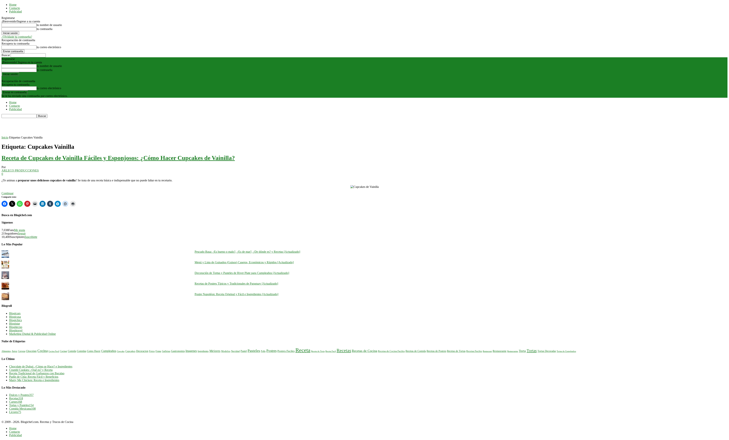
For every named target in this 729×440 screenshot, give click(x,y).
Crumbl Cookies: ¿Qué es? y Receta (31, 370)
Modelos (225, 351)
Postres (271, 351)
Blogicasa (15, 316)
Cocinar (63, 351)
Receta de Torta (318, 351)
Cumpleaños (108, 351)
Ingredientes (203, 351)
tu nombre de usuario (49, 25)
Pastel (244, 351)
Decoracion (142, 351)
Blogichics (15, 320)
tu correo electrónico (49, 47)
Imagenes (191, 351)
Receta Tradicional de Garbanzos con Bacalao (36, 373)
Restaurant (487, 351)
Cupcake (121, 351)
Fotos (152, 351)
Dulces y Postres (21, 395)
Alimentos (6, 351)
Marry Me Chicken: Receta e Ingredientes (34, 380)
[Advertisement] (71, 126)
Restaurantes (512, 351)
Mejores (214, 351)
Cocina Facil (53, 351)
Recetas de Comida (416, 351)
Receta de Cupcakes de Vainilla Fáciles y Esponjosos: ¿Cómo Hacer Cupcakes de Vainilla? (118, 157)
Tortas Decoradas (546, 351)
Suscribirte (30, 236)
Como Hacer (93, 351)
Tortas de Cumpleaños (566, 351)
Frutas (158, 351)
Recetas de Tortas (456, 351)
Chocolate (31, 351)
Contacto (14, 8)
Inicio (5, 137)
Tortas (532, 350)
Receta (302, 350)
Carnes (15, 401)
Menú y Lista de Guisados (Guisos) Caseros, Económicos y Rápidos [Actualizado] (244, 262)
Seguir (22, 233)
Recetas (344, 350)
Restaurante (500, 351)
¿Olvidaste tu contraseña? (17, 36)
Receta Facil (330, 351)
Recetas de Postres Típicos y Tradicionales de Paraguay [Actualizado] (236, 283)
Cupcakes (130, 351)
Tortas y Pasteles (21, 405)
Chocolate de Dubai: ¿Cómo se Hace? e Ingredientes (40, 366)
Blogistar (14, 323)
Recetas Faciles (474, 351)
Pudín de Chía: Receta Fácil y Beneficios (33, 376)
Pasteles (254, 351)
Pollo (263, 351)
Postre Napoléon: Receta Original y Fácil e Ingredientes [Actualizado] (236, 294)
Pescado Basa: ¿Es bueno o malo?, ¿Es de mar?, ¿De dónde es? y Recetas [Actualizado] (247, 251)
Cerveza (21, 351)
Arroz (14, 351)
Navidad (235, 351)
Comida (72, 351)
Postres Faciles (286, 351)
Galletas (166, 351)
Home (13, 4)
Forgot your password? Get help (21, 77)
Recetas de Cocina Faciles (391, 351)
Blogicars (15, 313)
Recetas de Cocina (364, 351)
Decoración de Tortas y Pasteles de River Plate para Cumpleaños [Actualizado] (242, 273)
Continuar (7, 193)
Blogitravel (15, 330)
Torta (522, 351)
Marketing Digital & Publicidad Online (32, 333)
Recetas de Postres (436, 351)
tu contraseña (44, 29)
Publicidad (15, 11)
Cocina (42, 351)
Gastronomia (178, 351)
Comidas (81, 351)
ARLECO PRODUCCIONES (20, 170)
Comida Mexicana (22, 408)
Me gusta (19, 230)
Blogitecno (15, 327)
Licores (15, 412)
